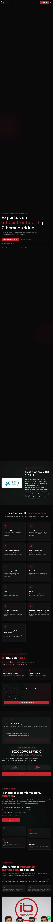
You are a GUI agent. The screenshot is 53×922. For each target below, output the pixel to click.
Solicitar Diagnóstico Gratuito (10, 820)
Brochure (45, 2)
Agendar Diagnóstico (9, 239)
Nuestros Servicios (26, 239)
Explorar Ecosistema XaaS (26, 774)
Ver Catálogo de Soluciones (25, 702)
